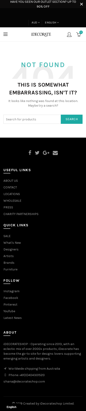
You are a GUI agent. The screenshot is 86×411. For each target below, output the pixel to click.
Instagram (11, 291)
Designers (11, 249)
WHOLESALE (12, 201)
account (69, 34)
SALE (7, 236)
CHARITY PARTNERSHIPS (21, 214)
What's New (12, 243)
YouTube (9, 311)
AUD (34, 22)
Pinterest (10, 304)
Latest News (12, 318)
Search (72, 119)
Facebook (10, 298)
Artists (8, 256)
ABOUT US (10, 181)
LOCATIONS (11, 194)
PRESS (8, 207)
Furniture (10, 269)
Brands (8, 263)
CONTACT (10, 187)
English (50, 22)
